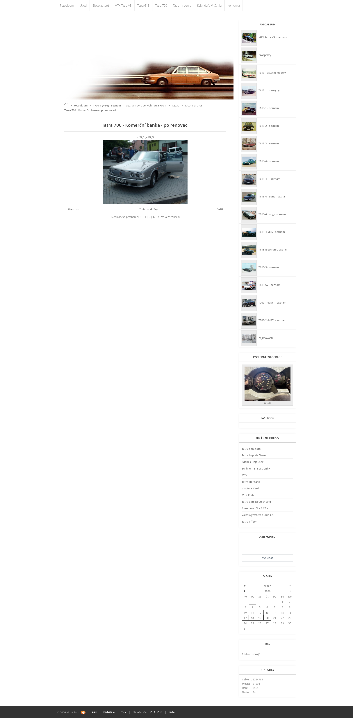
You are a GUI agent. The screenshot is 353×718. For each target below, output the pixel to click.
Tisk (123, 712)
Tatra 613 (143, 5)
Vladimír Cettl (250, 488)
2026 (267, 591)
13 (267, 612)
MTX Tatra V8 (123, 5)
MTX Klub (248, 495)
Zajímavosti (265, 338)
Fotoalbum (67, 5)
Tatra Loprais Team (254, 455)
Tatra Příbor (249, 521)
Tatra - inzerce (182, 5)
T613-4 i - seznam (269, 179)
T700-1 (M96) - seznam (107, 105)
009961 (267, 403)
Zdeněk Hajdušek (252, 462)
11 (252, 612)
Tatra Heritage (251, 482)
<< (245, 586)
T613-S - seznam (268, 267)
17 (245, 618)
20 (267, 618)
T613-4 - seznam (268, 161)
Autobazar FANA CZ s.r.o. (257, 508)
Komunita (233, 5)
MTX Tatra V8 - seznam (272, 37)
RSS (94, 712)
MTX (244, 475)
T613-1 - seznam (268, 108)
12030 (175, 105)
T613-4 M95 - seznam (271, 232)
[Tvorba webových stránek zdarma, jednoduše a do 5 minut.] (83, 712)
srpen (267, 586)
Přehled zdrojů (251, 654)
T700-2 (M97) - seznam (272, 320)
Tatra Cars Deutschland (256, 501)
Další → (221, 209)
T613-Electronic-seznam (273, 249)
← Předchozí (72, 209)
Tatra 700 (161, 5)
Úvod (83, 5)
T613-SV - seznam (269, 285)
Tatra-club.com (251, 448)
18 (252, 618)
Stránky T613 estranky (256, 468)
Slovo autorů (101, 5)
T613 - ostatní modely (272, 72)
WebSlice (109, 712)
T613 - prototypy (269, 90)
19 (259, 618)
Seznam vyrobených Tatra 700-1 (146, 105)
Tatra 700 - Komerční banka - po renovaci (90, 110)
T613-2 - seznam (268, 125)
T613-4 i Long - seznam (272, 196)
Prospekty (264, 55)
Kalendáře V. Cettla (209, 5)
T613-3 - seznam (268, 143)
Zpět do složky (148, 209)
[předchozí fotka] (70, 172)
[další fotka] (220, 172)
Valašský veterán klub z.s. (258, 515)
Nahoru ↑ (174, 712)
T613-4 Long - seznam (272, 214)
